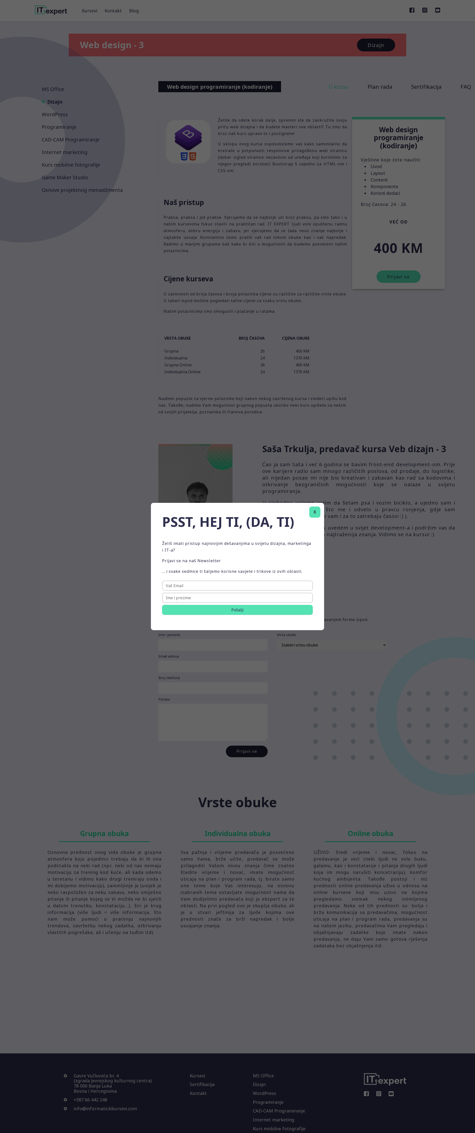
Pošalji (237, 610)
